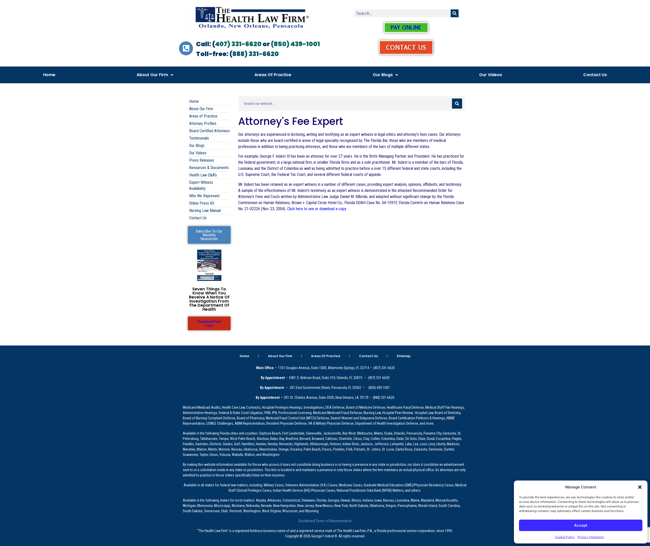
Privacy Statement (590, 537)
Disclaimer (306, 521)
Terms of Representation (333, 521)
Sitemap (404, 356)
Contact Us (595, 75)
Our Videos (490, 75)
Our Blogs (383, 75)
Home (49, 75)
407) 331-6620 (238, 44)
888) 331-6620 (255, 53)
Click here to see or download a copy (316, 208)
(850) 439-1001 (295, 44)
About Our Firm (152, 75)
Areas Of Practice (272, 75)
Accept (581, 525)
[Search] (455, 13)
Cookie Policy (565, 537)
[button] (639, 487)
